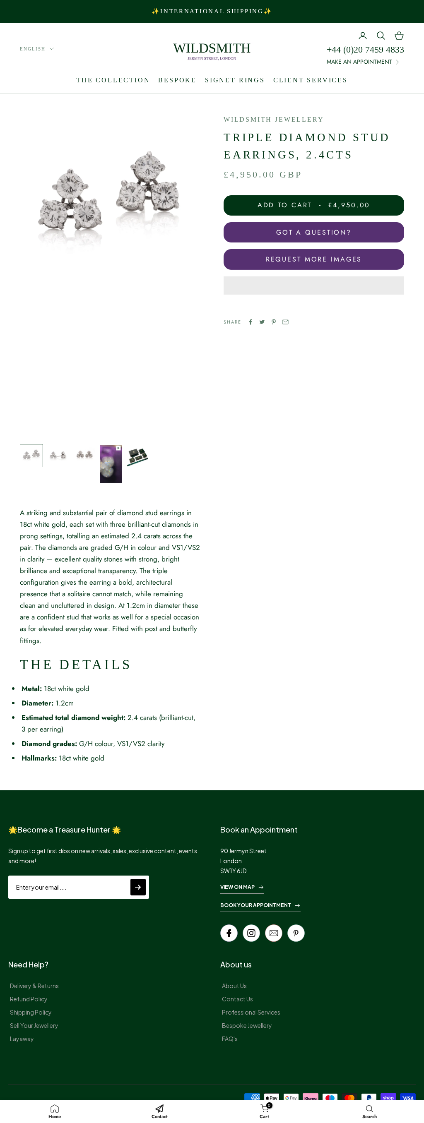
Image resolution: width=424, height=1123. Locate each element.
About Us (234, 985)
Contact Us (237, 999)
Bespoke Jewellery (247, 1025)
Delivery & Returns (34, 985)
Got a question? (314, 232)
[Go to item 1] (31, 455)
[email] (273, 933)
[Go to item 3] (84, 455)
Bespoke (177, 80)
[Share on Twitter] (262, 322)
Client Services (310, 80)
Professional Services (251, 1012)
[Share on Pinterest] (273, 322)
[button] (314, 285)
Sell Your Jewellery (34, 1025)
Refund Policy (29, 999)
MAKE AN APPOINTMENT (359, 62)
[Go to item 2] (58, 455)
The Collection (113, 80)
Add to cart (314, 205)
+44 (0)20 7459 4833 (365, 49)
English (33, 48)
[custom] (251, 933)
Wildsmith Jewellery (274, 119)
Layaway (22, 1038)
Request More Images (314, 259)
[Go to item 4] (111, 464)
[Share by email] (285, 322)
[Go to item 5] (137, 455)
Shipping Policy (31, 1012)
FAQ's (230, 1038)
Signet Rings (235, 80)
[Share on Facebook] (250, 322)
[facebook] (229, 933)
